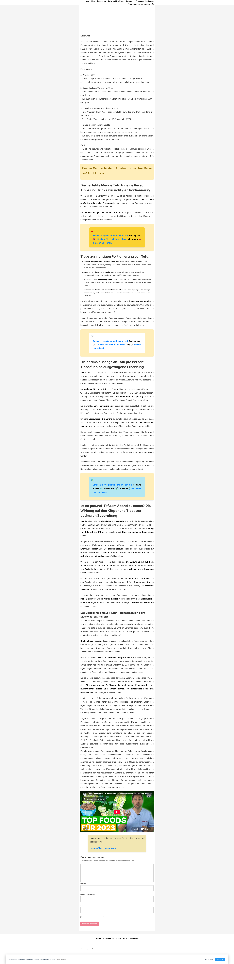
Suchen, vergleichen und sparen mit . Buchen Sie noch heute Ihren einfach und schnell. (117, 239)
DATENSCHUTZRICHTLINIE (112, 938)
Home (87, 1)
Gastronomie (101, 1)
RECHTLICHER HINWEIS (131, 938)
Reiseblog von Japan (88, 948)
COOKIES (98, 938)
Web (81, 905)
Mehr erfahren (61, 959)
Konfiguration (209, 959)
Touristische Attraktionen (145, 1)
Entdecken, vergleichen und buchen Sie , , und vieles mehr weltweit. (117, 488)
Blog (93, 1)
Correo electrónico (88, 894)
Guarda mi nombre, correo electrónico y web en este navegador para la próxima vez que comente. (113, 916)
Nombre (83, 883)
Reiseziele (129, 1)
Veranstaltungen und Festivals (139, 4)
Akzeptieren (220, 959)
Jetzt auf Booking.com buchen (104, 848)
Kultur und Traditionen (116, 1)
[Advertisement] (117, 20)
